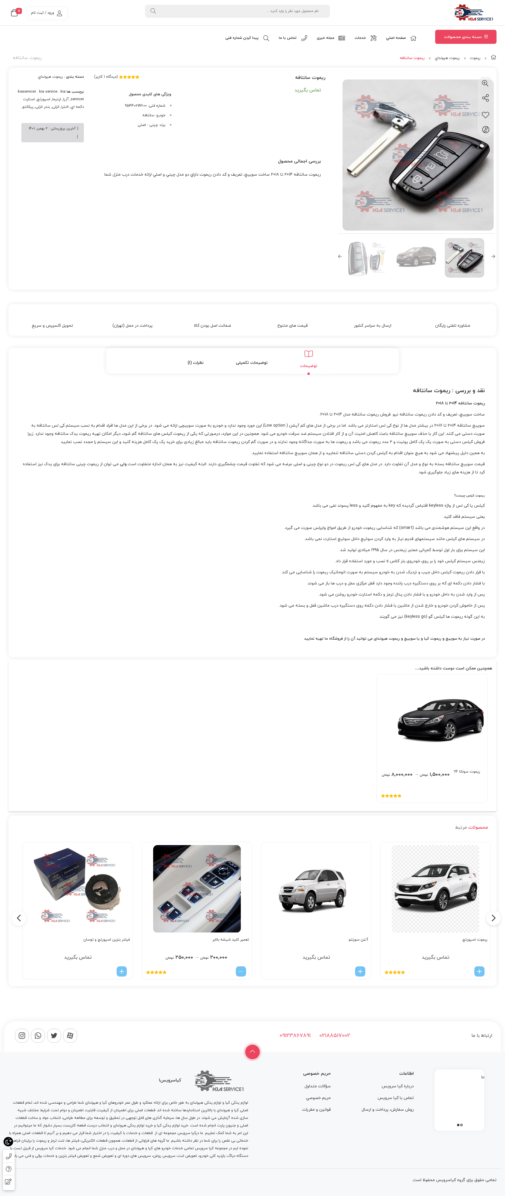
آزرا (66, 99)
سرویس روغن (164, 1156)
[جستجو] (153, 11)
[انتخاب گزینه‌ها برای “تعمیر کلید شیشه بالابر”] (241, 971)
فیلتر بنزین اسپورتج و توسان (106, 939)
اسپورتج (43, 99)
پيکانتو (28, 107)
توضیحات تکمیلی (252, 363)
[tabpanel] (459, 1099)
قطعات (147, 1133)
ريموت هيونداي (447, 58)
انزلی (55, 107)
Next (493, 258)
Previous (340, 258)
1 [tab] (461, 1125)
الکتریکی (88, 1140)
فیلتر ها (73, 1140)
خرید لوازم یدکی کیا (172, 1125)
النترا (65, 107)
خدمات (131, 1133)
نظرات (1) (196, 363)
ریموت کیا (432, 638)
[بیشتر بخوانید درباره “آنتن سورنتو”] (360, 971)
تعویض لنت (187, 1156)
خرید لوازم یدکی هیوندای (133, 1125)
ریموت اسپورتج (474, 939)
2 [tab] (458, 1125)
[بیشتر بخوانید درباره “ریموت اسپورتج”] (479, 971)
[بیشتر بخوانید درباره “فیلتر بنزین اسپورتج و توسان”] (122, 971)
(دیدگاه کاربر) (106, 76)
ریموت (475, 58)
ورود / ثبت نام (42, 12)
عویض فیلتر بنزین (73, 1156)
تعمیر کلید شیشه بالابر (230, 939)
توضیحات (308, 366)
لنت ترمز (57, 1140)
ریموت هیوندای (387, 638)
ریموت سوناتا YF (467, 771)
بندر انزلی (42, 107)
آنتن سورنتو (358, 939)
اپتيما (56, 99)
